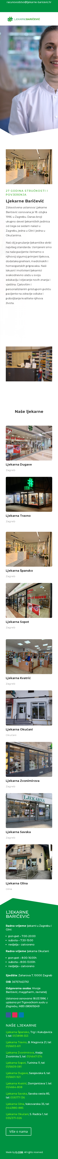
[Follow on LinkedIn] (21, 1014)
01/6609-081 (14, 1066)
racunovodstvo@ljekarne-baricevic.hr (29, 2)
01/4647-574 (34, 1056)
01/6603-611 (13, 1046)
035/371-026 (14, 1118)
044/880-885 (14, 1107)
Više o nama (18, 1131)
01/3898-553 (20, 1035)
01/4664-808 (14, 1087)
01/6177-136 (17, 1097)
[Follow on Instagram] (14, 1014)
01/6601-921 (13, 1077)
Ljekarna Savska (16, 1093)
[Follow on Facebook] (8, 1014)
